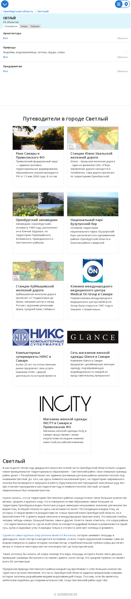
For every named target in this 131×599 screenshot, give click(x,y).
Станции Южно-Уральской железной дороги (91, 155)
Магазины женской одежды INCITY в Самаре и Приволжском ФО (65, 423)
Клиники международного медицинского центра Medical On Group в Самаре (91, 290)
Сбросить (122, 38)
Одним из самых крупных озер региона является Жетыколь (39, 535)
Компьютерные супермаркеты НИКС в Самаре (33, 356)
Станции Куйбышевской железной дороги (35, 288)
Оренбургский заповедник (37, 220)
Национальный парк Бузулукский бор (86, 222)
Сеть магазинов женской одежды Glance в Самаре (90, 355)
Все (5, 38)
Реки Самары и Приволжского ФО (30, 155)
